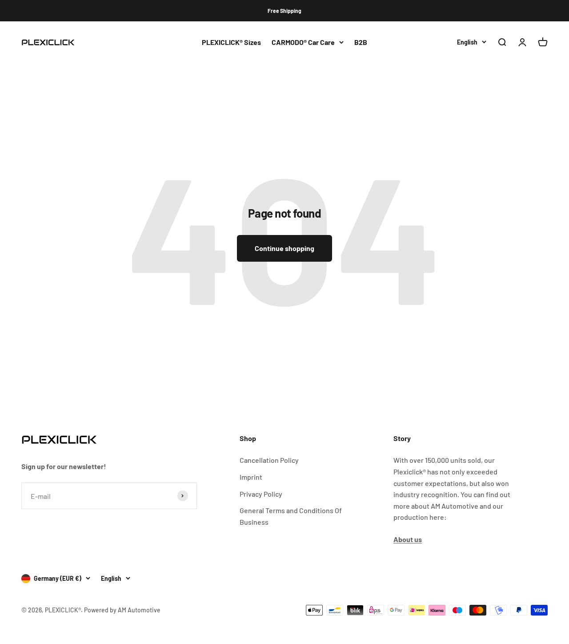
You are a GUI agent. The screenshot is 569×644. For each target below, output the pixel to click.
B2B (360, 42)
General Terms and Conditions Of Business (291, 516)
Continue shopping (284, 248)
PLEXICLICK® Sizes (231, 42)
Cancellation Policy (269, 460)
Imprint (251, 477)
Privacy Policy (261, 494)
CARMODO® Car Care (303, 42)
